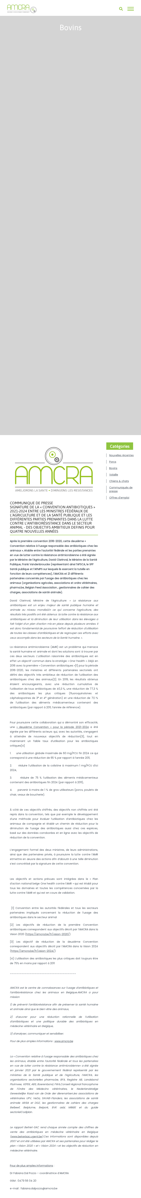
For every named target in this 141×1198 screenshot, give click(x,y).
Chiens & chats (119, 481)
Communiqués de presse (121, 489)
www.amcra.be (63, 1041)
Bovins (113, 468)
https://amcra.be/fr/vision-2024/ (33, 951)
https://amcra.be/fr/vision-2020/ (47, 934)
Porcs (112, 462)
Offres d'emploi (119, 497)
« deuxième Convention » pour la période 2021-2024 (53, 727)
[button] (130, 9)
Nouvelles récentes (121, 455)
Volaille (113, 474)
